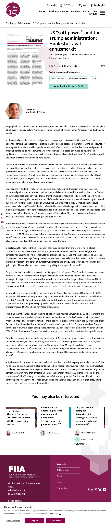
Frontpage (11, 23)
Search (85, 5)
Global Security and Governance (64, 72)
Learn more (53, 514)
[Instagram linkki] (87, 489)
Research (43, 11)
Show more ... (80, 444)
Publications (55, 11)
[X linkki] (95, 489)
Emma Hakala (53, 433)
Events (78, 11)
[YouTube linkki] (104, 489)
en (73, 5)
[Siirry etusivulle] (19, 9)
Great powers (57, 79)
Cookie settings (13, 521)
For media (52, 5)
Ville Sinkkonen (88, 433)
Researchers (68, 11)
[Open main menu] (102, 12)
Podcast (87, 11)
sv (68, 5)
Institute (93, 14)
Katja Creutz (18, 433)
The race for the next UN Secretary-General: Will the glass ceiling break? (18, 419)
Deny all (34, 521)
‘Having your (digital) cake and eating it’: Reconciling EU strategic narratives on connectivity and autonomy (88, 414)
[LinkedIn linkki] (92, 489)
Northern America (78, 79)
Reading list (99, 5)
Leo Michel (31, 109)
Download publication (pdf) (68, 86)
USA (94, 79)
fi (64, 5)
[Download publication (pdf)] (25, 59)
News (94, 11)
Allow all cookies (55, 521)
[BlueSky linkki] (99, 489)
